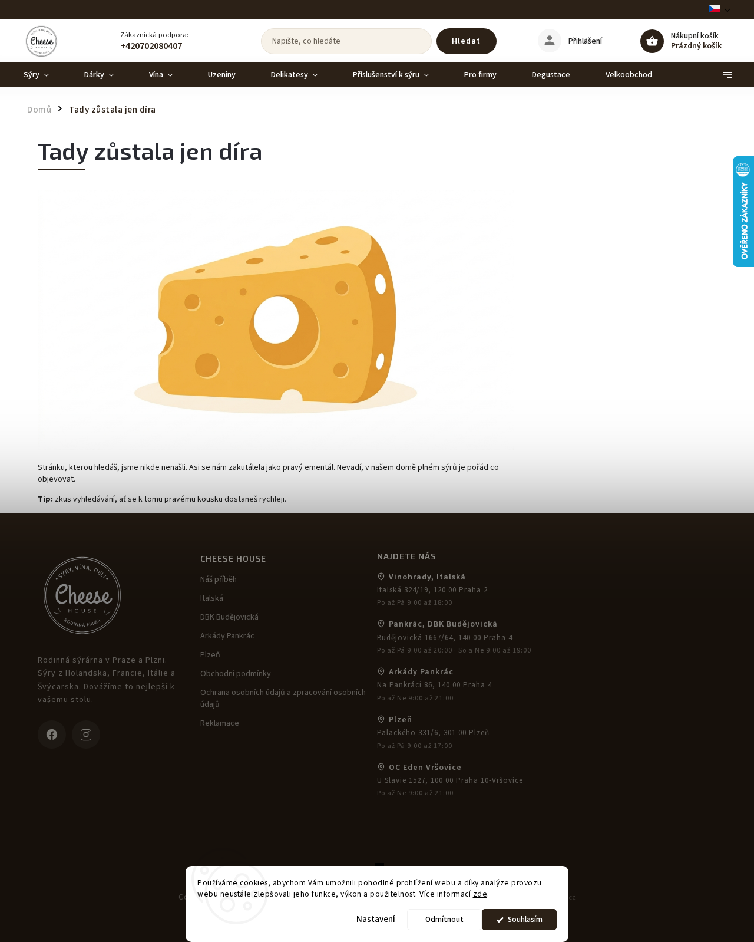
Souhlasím (525, 919)
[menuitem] (45, 74)
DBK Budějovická (229, 617)
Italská (211, 598)
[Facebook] (52, 734)
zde (480, 894)
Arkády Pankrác (227, 636)
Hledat (466, 41)
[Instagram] (86, 734)
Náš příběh (218, 579)
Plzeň (210, 655)
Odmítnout (444, 919)
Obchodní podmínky (235, 674)
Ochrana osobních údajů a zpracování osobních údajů (283, 698)
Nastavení (375, 919)
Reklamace (219, 723)
